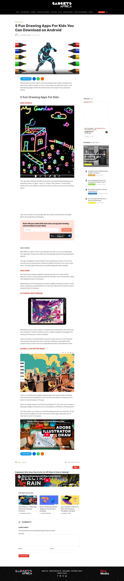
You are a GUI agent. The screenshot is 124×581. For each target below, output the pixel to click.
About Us (45, 571)
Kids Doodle (26, 103)
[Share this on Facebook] (34, 78)
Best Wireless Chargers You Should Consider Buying (97, 190)
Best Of (21, 21)
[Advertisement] (96, 71)
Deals (91, 12)
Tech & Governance (80, 12)
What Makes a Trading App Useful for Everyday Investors (28, 509)
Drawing (74, 462)
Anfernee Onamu (26, 35)
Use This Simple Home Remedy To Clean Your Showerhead (97, 199)
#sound (94, 130)
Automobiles (25, 12)
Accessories (92, 193)
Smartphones (68, 12)
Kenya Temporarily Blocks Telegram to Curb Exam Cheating (48, 509)
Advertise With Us (55, 571)
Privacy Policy (62, 573)
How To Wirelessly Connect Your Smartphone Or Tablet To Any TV (97, 181)
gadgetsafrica (89, 131)
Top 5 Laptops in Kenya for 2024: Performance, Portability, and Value (70, 509)
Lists (60, 12)
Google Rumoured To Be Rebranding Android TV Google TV (98, 172)
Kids (78, 462)
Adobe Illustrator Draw (32, 349)
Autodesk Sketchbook (31, 293)
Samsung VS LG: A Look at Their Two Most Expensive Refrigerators (95, 158)
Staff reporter (46, 513)
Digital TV (92, 184)
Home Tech (88, 164)
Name (21, 548)
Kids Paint (25, 271)
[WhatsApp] (38, 78)
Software (91, 175)
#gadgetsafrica (101, 128)
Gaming (33, 12)
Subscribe (102, 12)
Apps (17, 12)
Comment (21, 533)
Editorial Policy (76, 571)
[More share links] (42, 78)
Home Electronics (43, 12)
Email (52, 548)
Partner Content (25, 513)
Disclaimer (66, 571)
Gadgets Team (66, 513)
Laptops (54, 12)
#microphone (88, 130)
